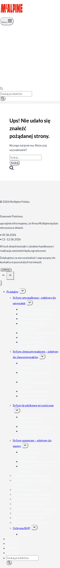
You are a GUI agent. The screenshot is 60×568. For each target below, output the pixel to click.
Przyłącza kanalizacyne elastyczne (34, 508)
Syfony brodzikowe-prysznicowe (33, 405)
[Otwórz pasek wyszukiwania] (1, 89)
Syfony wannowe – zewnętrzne (38, 461)
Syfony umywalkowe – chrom (37, 309)
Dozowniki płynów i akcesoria (31, 499)
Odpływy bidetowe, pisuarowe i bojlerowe (32, 483)
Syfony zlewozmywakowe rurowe (35, 375)
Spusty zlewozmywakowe (35, 391)
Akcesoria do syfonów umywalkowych (33, 344)
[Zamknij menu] (1, 283)
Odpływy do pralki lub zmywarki (33, 475)
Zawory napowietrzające (28, 517)
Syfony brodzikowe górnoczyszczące (31, 419)
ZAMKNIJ (5, 269)
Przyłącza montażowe (27, 489)
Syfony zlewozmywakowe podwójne (35, 365)
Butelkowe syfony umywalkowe (39, 332)
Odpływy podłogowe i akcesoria (33, 513)
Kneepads (25, 534)
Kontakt (11, 552)
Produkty (12, 291)
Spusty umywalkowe (32, 337)
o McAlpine (13, 539)
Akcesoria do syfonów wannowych (33, 468)
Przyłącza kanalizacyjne (28, 503)
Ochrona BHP (21, 528)
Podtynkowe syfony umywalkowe (31, 326)
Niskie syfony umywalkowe (36, 318)
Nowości (11, 548)
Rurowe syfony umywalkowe (37, 314)
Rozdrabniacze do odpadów (30, 522)
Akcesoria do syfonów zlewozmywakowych (33, 398)
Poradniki (12, 543)
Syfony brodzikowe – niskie (36, 426)
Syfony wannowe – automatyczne (31, 454)
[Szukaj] (2, 98)
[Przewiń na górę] (3, 275)
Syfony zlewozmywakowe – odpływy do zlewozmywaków (36, 354)
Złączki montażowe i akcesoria (32, 494)
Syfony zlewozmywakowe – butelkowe (36, 384)
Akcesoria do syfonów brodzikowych (33, 433)
